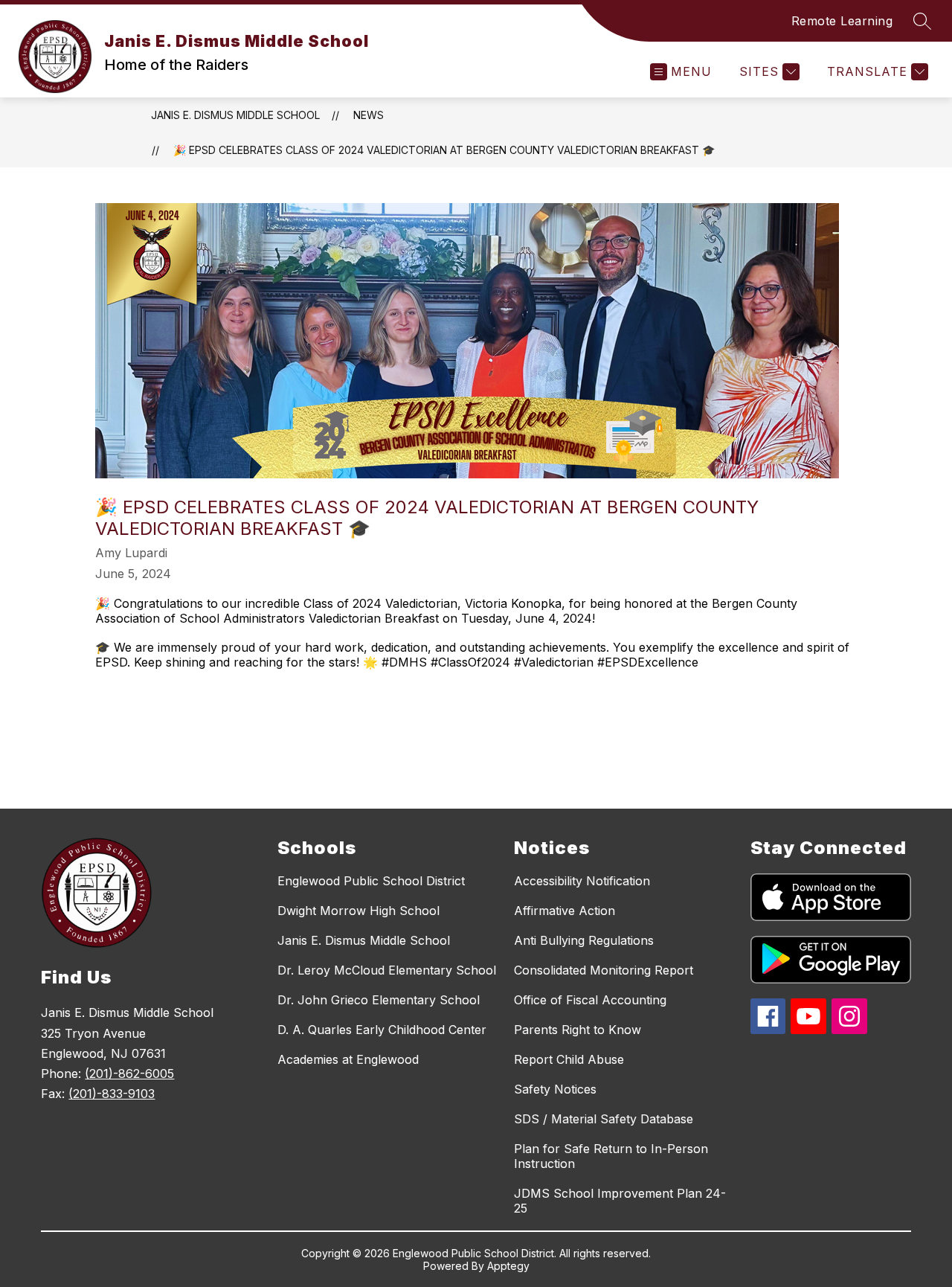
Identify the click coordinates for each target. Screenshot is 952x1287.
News (368, 115)
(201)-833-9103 (111, 1093)
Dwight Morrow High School (358, 910)
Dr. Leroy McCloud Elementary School (386, 970)
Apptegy (508, 1265)
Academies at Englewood (348, 1059)
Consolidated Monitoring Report (603, 970)
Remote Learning (842, 20)
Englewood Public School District (371, 880)
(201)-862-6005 (129, 1073)
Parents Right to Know (577, 1029)
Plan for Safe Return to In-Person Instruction (611, 1156)
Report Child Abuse (569, 1059)
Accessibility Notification (582, 880)
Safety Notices (555, 1089)
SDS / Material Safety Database (603, 1118)
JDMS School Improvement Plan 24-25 (620, 1201)
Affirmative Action (564, 910)
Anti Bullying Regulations (584, 940)
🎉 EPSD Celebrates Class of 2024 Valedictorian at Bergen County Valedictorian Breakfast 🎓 (444, 150)
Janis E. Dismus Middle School (235, 115)
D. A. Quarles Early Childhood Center (381, 1029)
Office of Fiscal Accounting (590, 999)
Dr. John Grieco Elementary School (378, 999)
